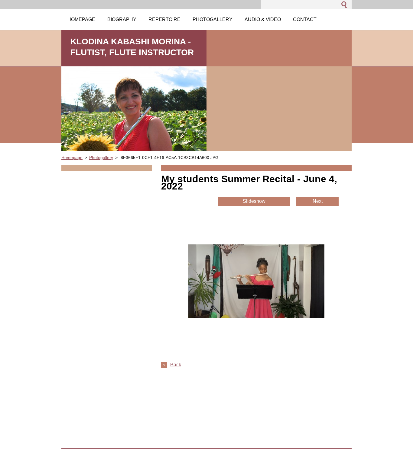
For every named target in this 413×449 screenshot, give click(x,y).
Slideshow (254, 201)
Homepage (72, 157)
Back (175, 364)
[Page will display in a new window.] (256, 316)
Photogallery (101, 157)
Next (318, 201)
